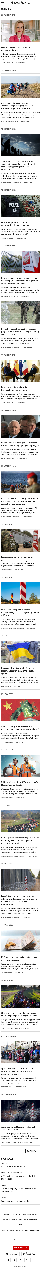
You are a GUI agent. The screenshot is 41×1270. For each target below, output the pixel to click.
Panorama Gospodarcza (20, 1240)
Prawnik (3, 1185)
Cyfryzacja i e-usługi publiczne (11, 1173)
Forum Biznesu (31, 1235)
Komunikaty (27, 1215)
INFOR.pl (18, 1230)
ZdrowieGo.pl (9, 1235)
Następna (31, 1151)
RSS (20, 1224)
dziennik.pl (5, 1230)
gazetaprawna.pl (34, 1230)
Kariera (34, 1215)
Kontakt (6, 1215)
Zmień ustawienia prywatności (28, 1219)
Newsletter (18, 1235)
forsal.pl (12, 1230)
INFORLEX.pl (25, 1230)
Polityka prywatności (10, 1219)
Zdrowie (3, 1197)
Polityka (4, 1163)
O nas (12, 1215)
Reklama (18, 1215)
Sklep (23, 1235)
